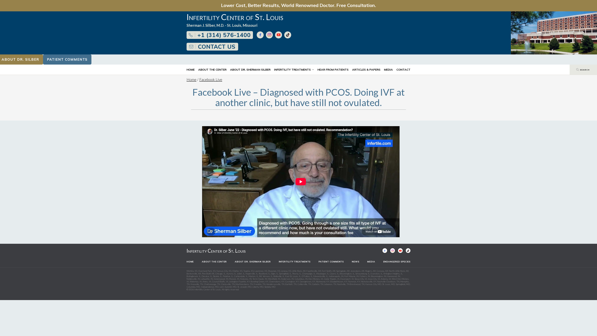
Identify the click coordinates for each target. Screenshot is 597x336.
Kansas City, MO (373, 284)
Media (388, 69)
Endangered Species (396, 261)
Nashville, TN (343, 284)
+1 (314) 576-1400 (224, 34)
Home (191, 69)
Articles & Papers (366, 69)
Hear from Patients (333, 69)
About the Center (212, 69)
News (355, 261)
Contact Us (216, 46)
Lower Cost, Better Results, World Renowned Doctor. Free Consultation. (298, 5)
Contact (403, 69)
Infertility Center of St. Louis (216, 251)
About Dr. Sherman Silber (250, 69)
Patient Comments (67, 59)
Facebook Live (210, 79)
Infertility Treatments (292, 69)
